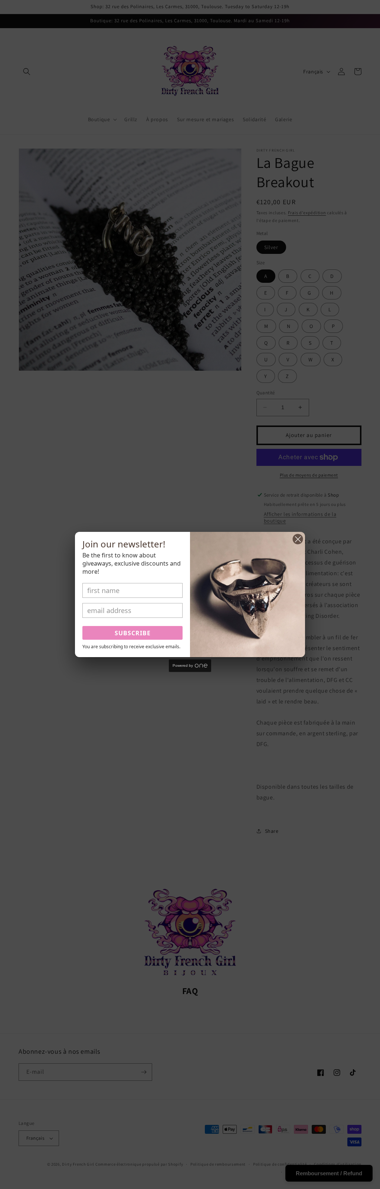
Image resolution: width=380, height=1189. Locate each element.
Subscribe (133, 633)
